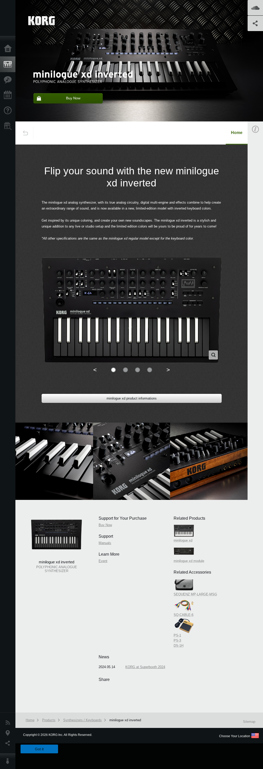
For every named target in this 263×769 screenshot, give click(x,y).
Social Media (9, 743)
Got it (39, 749)
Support (9, 110)
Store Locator (9, 126)
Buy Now (105, 525)
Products (9, 64)
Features (9, 80)
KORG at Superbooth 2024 (145, 667)
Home (9, 48)
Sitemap (249, 722)
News (9, 723)
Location (9, 733)
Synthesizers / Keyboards (82, 720)
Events (9, 95)
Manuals (105, 543)
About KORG (9, 761)
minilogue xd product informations (132, 398)
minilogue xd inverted (125, 720)
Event (103, 561)
